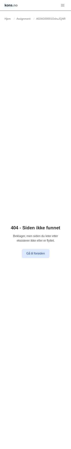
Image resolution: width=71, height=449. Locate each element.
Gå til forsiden (35, 253)
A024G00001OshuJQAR (51, 18)
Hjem (8, 18)
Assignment (23, 18)
